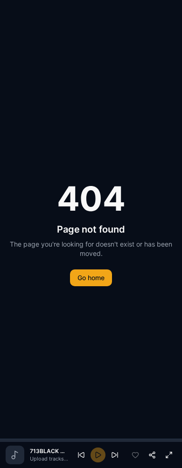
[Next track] (114, 454)
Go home (91, 278)
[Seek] (91, 440)
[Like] (135, 454)
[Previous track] (81, 454)
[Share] (152, 454)
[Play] (98, 454)
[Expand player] (168, 454)
